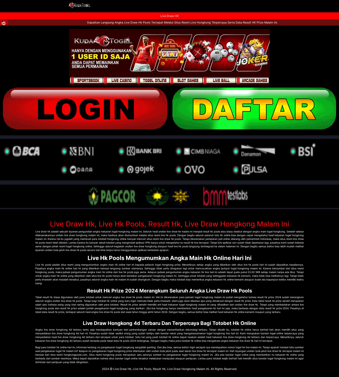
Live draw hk (42, 231)
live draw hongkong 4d (58, 329)
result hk (48, 297)
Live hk (39, 264)
